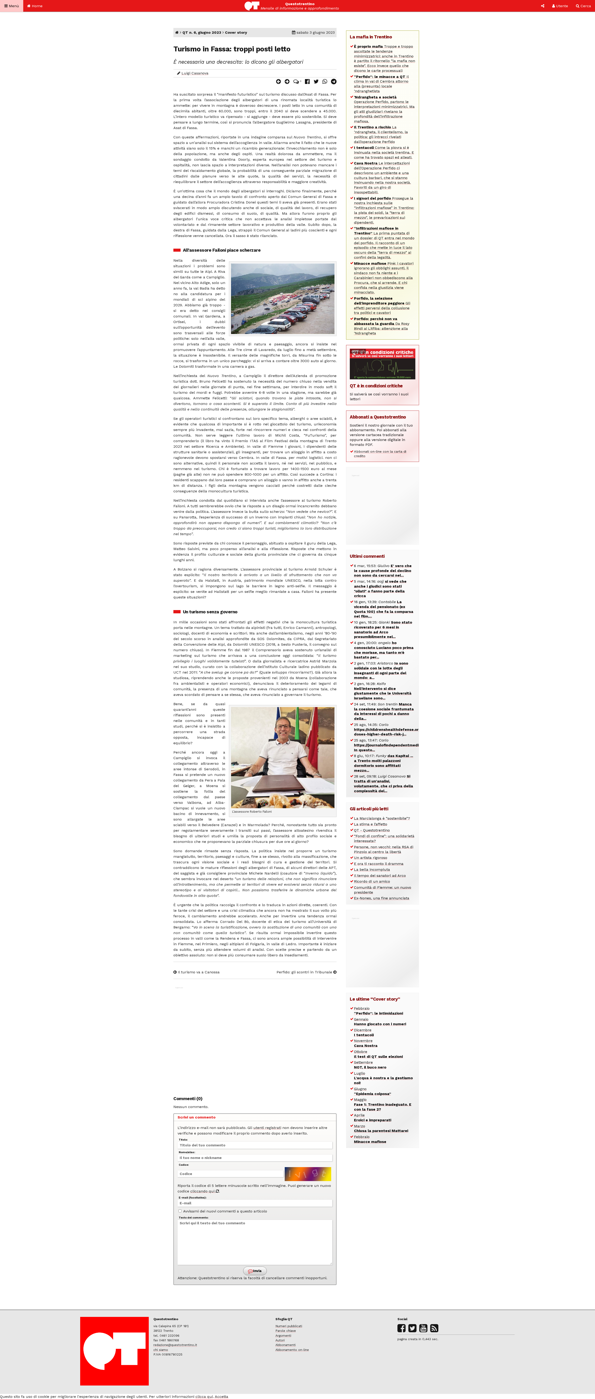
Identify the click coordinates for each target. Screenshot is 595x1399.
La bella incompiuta (372, 869)
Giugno (372, 1091)
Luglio (383, 1078)
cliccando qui (203, 1191)
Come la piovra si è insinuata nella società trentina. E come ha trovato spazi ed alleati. (384, 152)
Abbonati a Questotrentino (378, 417)
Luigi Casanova (195, 73)
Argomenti (283, 1335)
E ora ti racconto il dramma (378, 863)
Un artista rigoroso (370, 857)
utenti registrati (267, 1127)
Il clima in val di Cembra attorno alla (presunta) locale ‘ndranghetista (381, 83)
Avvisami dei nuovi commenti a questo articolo (224, 1211)
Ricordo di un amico (372, 881)
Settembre (370, 1064)
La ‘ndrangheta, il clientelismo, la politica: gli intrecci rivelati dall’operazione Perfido (381, 134)
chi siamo (160, 1350)
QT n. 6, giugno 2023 (201, 32)
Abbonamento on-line (292, 1350)
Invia (256, 1271)
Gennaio (380, 1021)
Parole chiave (285, 1330)
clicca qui (204, 1396)
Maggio (382, 1104)
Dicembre (364, 1032)
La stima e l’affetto (370, 824)
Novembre (365, 1043)
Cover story (236, 32)
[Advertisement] (255, 1039)
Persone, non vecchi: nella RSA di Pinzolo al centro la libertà (383, 849)
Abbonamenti (285, 1345)
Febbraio (378, 1010)
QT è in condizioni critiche (376, 385)
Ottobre (378, 1054)
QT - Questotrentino (372, 830)
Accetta (221, 1396)
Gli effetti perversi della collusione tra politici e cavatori (382, 305)
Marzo (381, 1128)
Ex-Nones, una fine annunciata (381, 898)
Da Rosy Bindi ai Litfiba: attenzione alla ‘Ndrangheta (381, 326)
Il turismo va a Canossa (198, 972)
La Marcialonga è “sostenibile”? (382, 818)
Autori (280, 1340)
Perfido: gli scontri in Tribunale (305, 972)
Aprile (372, 1117)
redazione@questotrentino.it (175, 1345)
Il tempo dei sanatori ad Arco (380, 875)
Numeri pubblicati (288, 1326)
